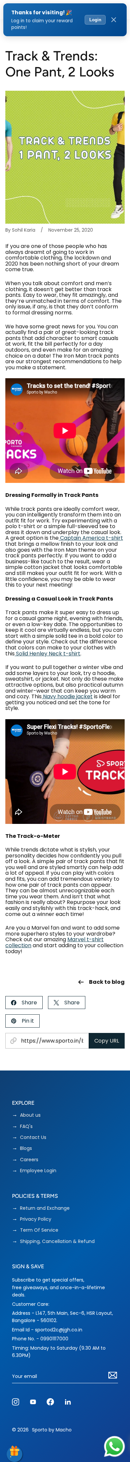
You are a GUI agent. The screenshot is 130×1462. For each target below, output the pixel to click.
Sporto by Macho (52, 1429)
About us (30, 1115)
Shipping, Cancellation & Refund (57, 1241)
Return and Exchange (45, 1208)
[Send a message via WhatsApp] (114, 1446)
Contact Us (33, 1137)
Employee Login (38, 1170)
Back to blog (107, 982)
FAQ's (26, 1126)
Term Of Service (39, 1230)
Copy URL (106, 1041)
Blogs (26, 1148)
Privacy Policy (35, 1219)
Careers (29, 1159)
